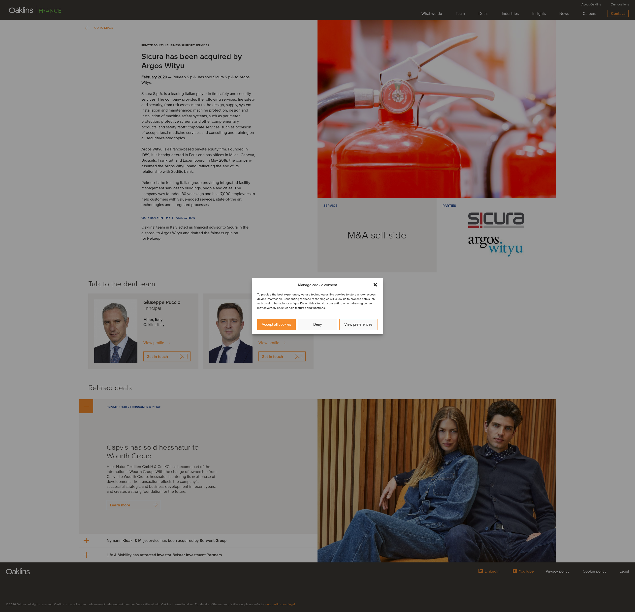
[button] (375, 284)
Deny (317, 324)
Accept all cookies (276, 324)
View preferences (358, 324)
